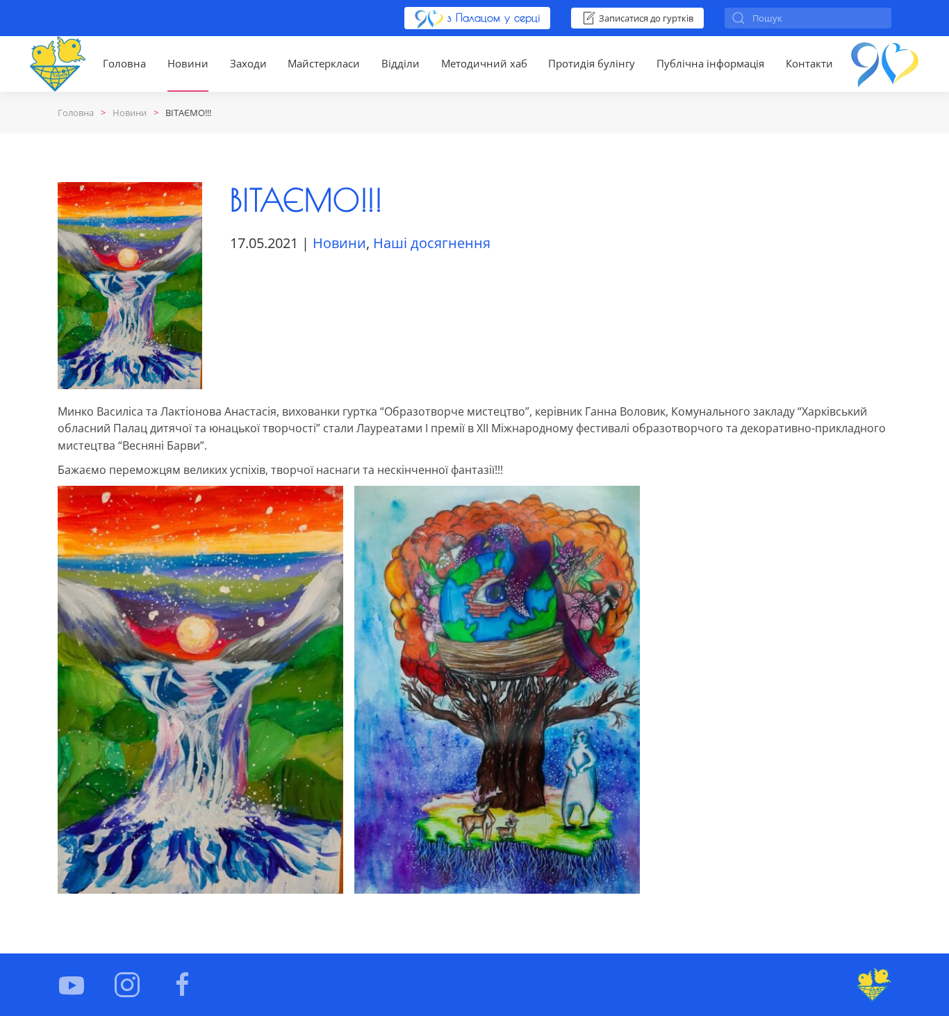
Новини (187, 63)
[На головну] (58, 64)
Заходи (248, 63)
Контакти (809, 63)
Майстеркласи (324, 63)
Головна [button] (124, 63)
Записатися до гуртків (646, 18)
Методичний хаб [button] (484, 63)
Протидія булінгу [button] (591, 63)
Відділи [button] (400, 63)
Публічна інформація (710, 63)
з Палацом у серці (491, 17)
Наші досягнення (431, 242)
